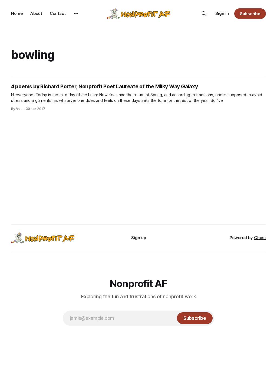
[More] (76, 13)
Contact (58, 13)
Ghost (260, 237)
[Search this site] (204, 13)
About (36, 13)
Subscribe (250, 13)
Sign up (138, 237)
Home (17, 13)
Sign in (222, 13)
